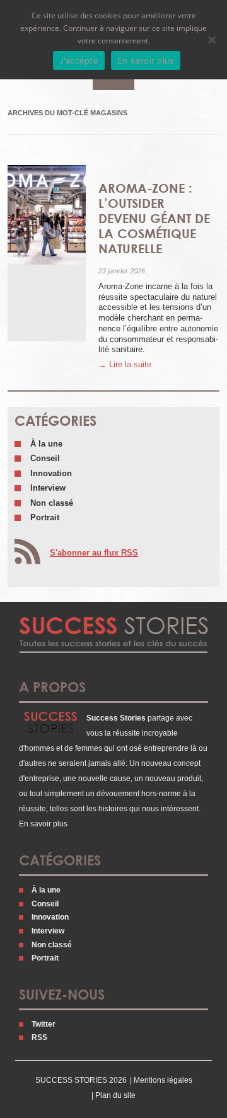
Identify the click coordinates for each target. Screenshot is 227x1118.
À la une (46, 443)
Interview (48, 488)
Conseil (45, 458)
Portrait (44, 517)
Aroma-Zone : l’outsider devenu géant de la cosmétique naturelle (154, 218)
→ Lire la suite (124, 364)
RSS (39, 1037)
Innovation (51, 473)
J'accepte (78, 60)
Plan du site (115, 1095)
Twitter (43, 1024)
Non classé (51, 503)
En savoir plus (43, 823)
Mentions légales (163, 1080)
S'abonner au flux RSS (94, 552)
